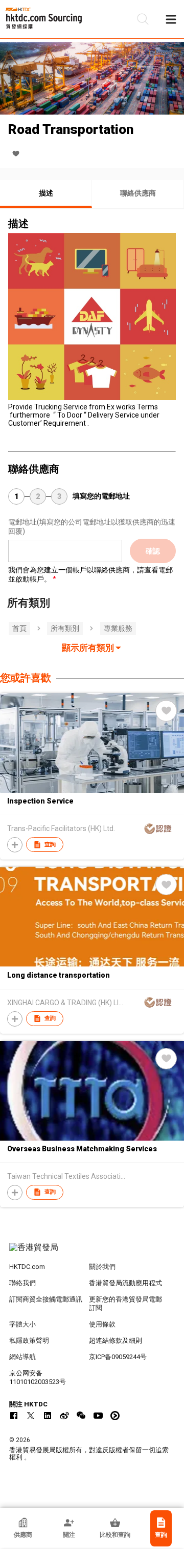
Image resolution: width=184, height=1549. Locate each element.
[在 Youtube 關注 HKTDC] (98, 1415)
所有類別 (65, 628)
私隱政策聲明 (29, 1340)
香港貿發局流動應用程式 (125, 1283)
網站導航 (22, 1357)
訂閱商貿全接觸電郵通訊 (45, 1299)
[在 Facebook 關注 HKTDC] (13, 1415)
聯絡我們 (22, 1283)
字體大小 (22, 1324)
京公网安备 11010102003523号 (37, 1377)
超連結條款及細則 (115, 1340)
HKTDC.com (27, 1266)
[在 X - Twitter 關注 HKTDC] (30, 1415)
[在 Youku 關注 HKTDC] (115, 1415)
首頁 (19, 628)
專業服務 (118, 628)
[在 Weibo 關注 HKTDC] (64, 1415)
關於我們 (102, 1266)
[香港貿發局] (92, 1252)
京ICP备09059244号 (118, 1357)
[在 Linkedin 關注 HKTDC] (47, 1415)
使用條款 (102, 1324)
